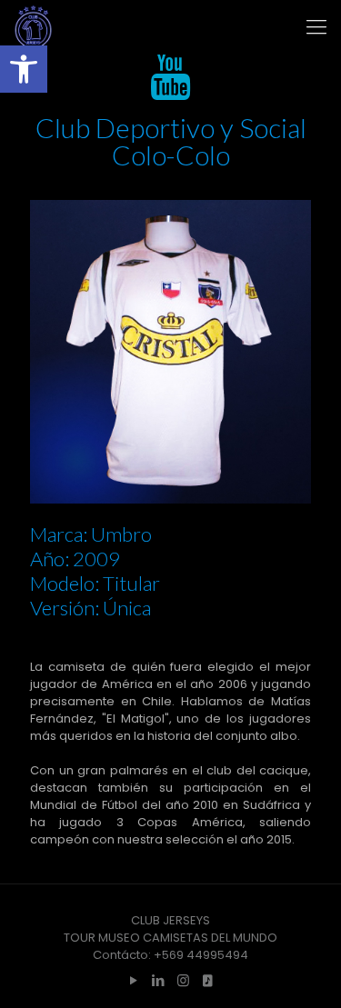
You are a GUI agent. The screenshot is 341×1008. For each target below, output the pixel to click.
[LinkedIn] (158, 980)
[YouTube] (134, 980)
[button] (23, 69)
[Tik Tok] (207, 980)
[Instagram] (183, 980)
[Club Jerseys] (33, 27)
